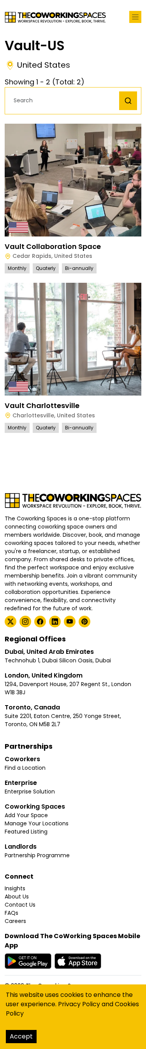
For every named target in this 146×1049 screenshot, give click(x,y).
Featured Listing (26, 831)
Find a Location (25, 768)
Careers (15, 921)
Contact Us (20, 905)
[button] (64, 100)
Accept (21, 1036)
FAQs (11, 913)
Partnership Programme (37, 855)
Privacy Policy (79, 1004)
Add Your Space (26, 815)
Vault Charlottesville (42, 405)
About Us (17, 896)
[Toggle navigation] (135, 17)
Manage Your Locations (37, 823)
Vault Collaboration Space (53, 246)
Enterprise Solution (30, 791)
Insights (15, 888)
